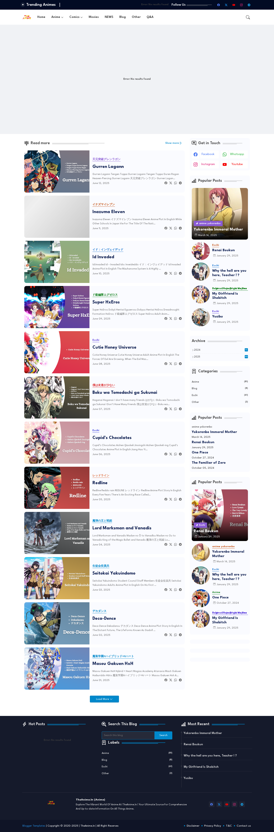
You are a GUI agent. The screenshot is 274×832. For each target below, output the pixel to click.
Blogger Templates (33, 826)
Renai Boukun (223, 250)
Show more (172, 143)
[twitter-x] (226, 5)
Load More (103, 699)
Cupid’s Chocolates (112, 438)
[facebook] (218, 5)
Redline (100, 483)
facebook (208, 154)
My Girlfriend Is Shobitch (225, 296)
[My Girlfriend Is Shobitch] (201, 294)
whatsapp (237, 154)
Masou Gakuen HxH (112, 664)
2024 (220, 350)
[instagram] (241, 5)
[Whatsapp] (175, 183)
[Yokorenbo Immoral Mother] (201, 552)
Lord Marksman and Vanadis (121, 528)
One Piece (200, 452)
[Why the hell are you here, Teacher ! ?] (201, 271)
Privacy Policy (212, 825)
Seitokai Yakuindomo (113, 573)
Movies (94, 17)
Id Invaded (103, 257)
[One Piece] (201, 598)
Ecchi (220, 395)
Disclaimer (193, 825)
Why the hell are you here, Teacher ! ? (229, 273)
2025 (221, 357)
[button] (248, 17)
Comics (74, 17)
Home (41, 17)
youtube (237, 164)
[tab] (41, 17)
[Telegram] (180, 183)
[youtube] (234, 5)
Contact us (244, 825)
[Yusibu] (201, 317)
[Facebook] (165, 183)
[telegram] (249, 5)
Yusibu (217, 316)
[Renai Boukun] (201, 251)
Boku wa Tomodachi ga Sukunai (124, 393)
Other (136, 17)
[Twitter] (170, 183)
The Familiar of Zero (209, 462)
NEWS (109, 17)
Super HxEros (106, 302)
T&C (229, 825)
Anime (55, 17)
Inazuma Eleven (108, 212)
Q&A (150, 17)
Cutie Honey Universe (114, 347)
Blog (122, 17)
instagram (208, 164)
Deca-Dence (104, 619)
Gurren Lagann (108, 167)
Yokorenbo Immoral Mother (214, 432)
